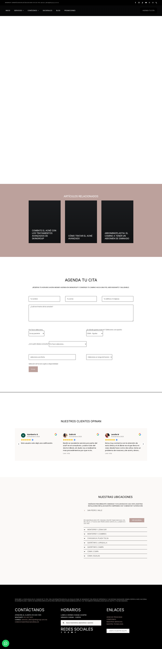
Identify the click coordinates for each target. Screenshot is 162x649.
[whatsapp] (149, 2)
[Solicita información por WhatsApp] (5, 643)
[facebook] (135, 2)
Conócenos (111, 619)
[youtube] (146, 2)
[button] (143, 444)
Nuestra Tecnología (115, 624)
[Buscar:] (81, 622)
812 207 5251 (28, 617)
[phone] (156, 2)
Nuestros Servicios (114, 622)
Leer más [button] (66, 453)
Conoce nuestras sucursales (27, 622)
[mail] (153, 2)
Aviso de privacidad (114, 617)
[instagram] (139, 2)
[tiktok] (142, 2)
